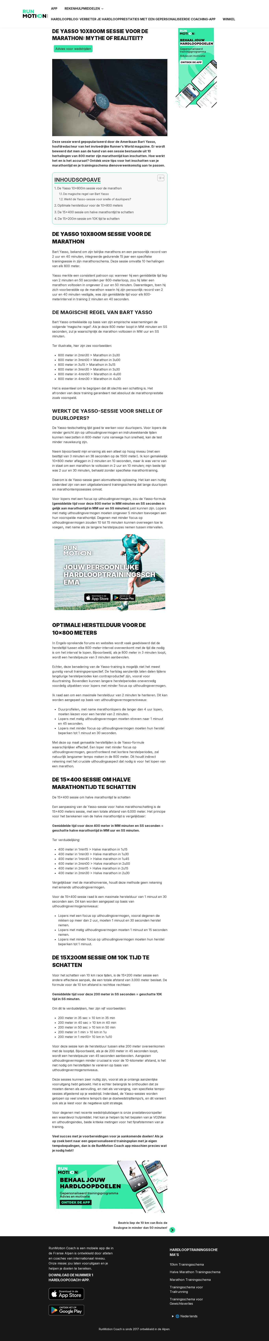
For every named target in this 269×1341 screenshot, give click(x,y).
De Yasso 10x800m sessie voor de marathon (89, 188)
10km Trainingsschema (187, 1264)
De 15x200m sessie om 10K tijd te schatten (89, 219)
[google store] (124, 598)
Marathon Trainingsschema (190, 1280)
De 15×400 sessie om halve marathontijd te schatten (96, 212)
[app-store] (97, 598)
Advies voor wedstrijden (73, 49)
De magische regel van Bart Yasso (86, 194)
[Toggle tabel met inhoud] (158, 178)
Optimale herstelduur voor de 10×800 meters (90, 205)
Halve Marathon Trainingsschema (195, 1272)
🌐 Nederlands (186, 1316)
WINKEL (229, 19)
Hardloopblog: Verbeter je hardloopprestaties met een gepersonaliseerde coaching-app (133, 19)
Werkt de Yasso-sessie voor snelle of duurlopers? (97, 199)
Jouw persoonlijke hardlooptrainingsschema (109, 574)
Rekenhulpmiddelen (82, 8)
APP (54, 8)
